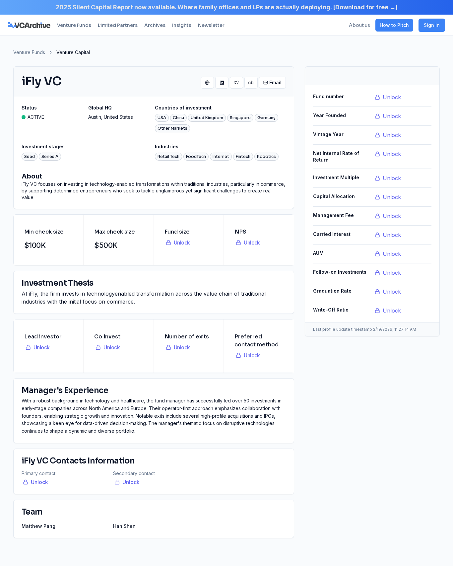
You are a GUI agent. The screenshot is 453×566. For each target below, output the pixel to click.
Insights (181, 25)
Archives (154, 25)
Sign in (432, 25)
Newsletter (211, 25)
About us (359, 25)
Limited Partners (118, 25)
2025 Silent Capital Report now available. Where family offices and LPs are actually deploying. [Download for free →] (227, 7)
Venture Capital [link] (73, 52)
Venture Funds (74, 25)
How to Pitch (394, 25)
